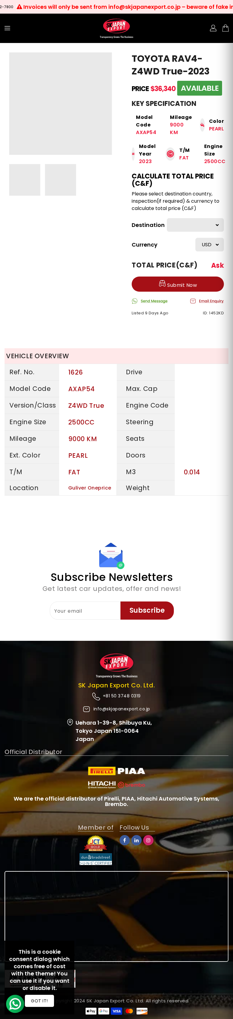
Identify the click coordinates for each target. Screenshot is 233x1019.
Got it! (39, 1001)
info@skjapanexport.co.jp (121, 709)
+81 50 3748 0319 (122, 696)
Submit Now (181, 285)
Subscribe (147, 610)
